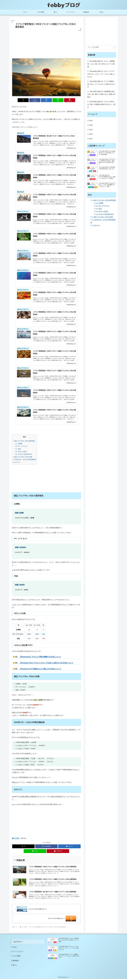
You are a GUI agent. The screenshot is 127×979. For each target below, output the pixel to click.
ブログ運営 (16, 838)
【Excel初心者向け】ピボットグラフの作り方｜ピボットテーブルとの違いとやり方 (101, 74)
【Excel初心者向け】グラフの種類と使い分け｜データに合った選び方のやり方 (101, 84)
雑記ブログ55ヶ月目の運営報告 (24, 441)
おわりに (16, 462)
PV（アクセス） (22, 446)
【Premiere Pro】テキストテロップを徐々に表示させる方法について (46, 663)
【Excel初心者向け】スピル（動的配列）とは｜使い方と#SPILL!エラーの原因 (101, 64)
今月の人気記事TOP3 (23, 454)
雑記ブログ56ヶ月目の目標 (22, 457)
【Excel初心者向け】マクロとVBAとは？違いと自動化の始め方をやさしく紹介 (101, 104)
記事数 (18, 443)
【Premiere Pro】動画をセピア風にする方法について (40, 669)
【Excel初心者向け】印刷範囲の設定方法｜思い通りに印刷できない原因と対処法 (101, 94)
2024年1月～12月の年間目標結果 (24, 459)
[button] (114, 47)
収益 (18, 449)
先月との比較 (21, 451)
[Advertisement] (46, 44)
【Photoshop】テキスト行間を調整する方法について (40, 657)
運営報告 (24, 838)
